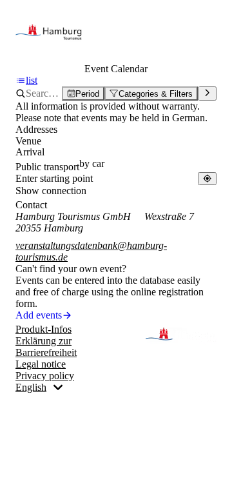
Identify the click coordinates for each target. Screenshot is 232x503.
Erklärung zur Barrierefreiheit (46, 346)
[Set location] (207, 178)
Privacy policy (44, 375)
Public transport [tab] (47, 166)
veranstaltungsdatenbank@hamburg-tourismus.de (91, 251)
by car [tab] (91, 163)
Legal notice (40, 364)
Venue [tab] (28, 140)
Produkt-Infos (43, 329)
